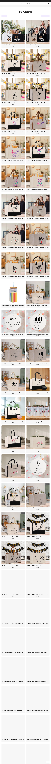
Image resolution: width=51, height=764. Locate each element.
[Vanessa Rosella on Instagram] (4, 0)
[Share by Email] (49, 6)
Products (5, 6)
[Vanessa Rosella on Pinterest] (3, 0)
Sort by (38, 15)
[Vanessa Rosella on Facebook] (1, 0)
